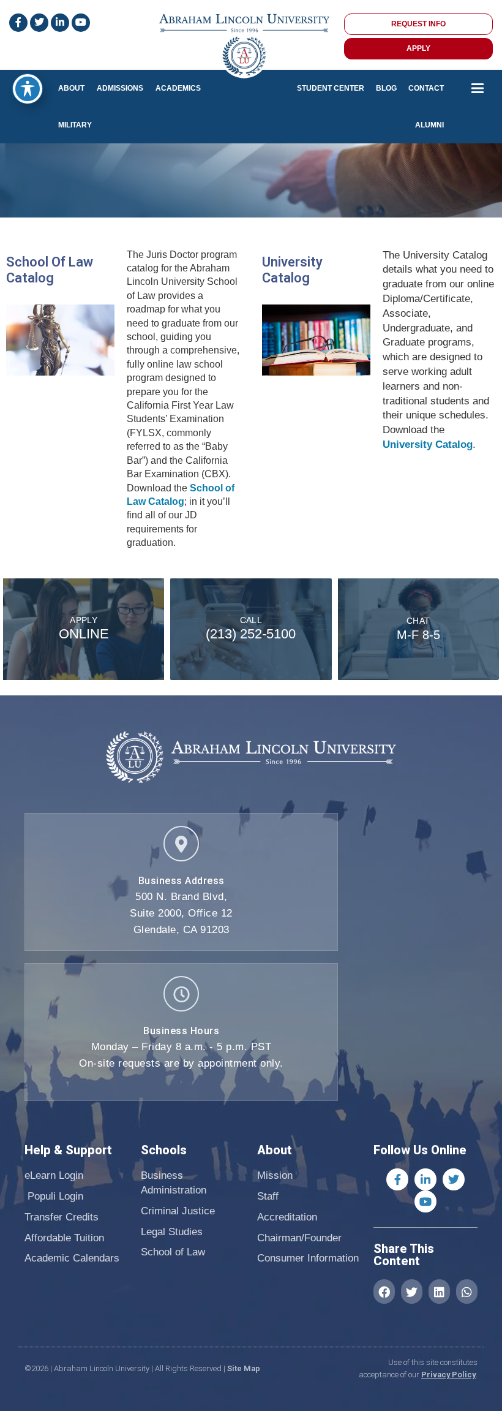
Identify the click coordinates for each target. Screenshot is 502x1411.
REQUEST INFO (418, 24)
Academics (178, 88)
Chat (418, 621)
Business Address (181, 881)
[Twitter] (454, 1179)
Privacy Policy (448, 1374)
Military (75, 125)
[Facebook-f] (397, 1179)
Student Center (330, 88)
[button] (384, 1291)
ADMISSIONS (120, 88)
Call (251, 620)
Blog (386, 88)
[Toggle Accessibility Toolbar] (27, 89)
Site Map (243, 1368)
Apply (83, 620)
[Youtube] (425, 1201)
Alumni (429, 125)
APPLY (418, 48)
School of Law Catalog (49, 270)
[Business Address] (181, 843)
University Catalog (292, 270)
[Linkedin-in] (425, 1179)
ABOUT (71, 88)
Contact (426, 88)
